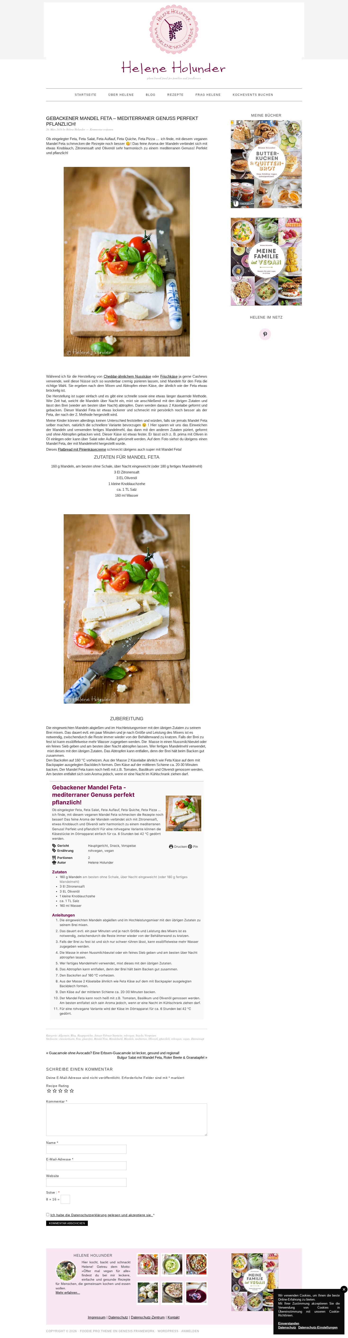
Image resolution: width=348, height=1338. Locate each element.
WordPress (168, 1331)
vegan (186, 1038)
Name (52, 1143)
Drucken (180, 846)
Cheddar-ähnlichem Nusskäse (127, 376)
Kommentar (56, 1101)
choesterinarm (67, 1038)
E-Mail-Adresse (59, 1159)
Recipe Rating (57, 1086)
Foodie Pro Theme (96, 1331)
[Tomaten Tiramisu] (148, 1273)
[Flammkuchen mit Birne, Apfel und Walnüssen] (172, 1301)
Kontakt (173, 1317)
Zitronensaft (197, 1038)
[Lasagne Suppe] (196, 1273)
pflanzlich (164, 1038)
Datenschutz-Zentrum (148, 1317)
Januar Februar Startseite (108, 1035)
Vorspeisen (150, 1035)
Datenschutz (118, 1317)
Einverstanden (288, 1323)
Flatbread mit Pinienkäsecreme (82, 449)
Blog (73, 1035)
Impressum (97, 1317)
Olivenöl (153, 1038)
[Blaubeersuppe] (196, 1301)
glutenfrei (87, 1038)
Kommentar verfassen (101, 129)
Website (52, 1176)
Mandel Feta (101, 1038)
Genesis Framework (137, 1331)
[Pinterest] (266, 334)
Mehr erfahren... (68, 1292)
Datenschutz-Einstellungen (318, 1327)
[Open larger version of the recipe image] (183, 813)
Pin (195, 846)
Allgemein (63, 1035)
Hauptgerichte (85, 1035)
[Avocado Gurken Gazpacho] (172, 1273)
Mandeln (129, 1038)
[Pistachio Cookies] (148, 1301)
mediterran (141, 1038)
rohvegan (129, 1035)
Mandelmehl (116, 1038)
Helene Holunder (174, 68)
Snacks (139, 1035)
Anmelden (190, 1331)
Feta (78, 1038)
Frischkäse (169, 376)
